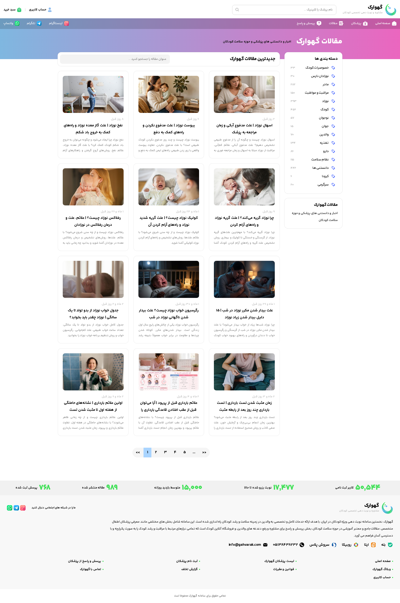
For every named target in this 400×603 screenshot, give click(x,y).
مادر (310, 84)
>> (204, 452)
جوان (310, 126)
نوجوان (310, 118)
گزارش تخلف (189, 569)
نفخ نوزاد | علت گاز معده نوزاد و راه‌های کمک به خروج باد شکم (93, 129)
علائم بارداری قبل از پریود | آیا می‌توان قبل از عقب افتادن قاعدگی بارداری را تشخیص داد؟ (168, 407)
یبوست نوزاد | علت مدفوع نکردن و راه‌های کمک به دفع (169, 129)
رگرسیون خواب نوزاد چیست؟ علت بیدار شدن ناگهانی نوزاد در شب (169, 314)
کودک (310, 109)
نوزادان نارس (310, 76)
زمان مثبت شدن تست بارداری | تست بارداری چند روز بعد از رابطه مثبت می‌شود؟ (244, 407)
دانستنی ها (310, 168)
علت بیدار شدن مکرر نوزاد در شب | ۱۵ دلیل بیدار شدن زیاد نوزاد (244, 314)
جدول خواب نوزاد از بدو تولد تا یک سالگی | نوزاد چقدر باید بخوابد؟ (93, 314)
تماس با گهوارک (90, 569)
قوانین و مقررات (283, 569)
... (194, 452)
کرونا (310, 176)
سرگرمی (310, 184)
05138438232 (286, 545)
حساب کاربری (382, 577)
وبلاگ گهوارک (381, 569)
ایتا (367, 545)
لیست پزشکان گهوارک (279, 561)
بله (384, 545)
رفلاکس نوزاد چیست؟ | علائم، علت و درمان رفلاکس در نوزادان (93, 221)
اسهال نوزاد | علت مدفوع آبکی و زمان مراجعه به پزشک (244, 129)
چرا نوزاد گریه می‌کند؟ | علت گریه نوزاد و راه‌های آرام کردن (244, 221)
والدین (310, 134)
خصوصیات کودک (310, 67)
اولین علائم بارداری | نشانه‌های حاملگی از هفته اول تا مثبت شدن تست (93, 406)
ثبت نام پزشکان (187, 561)
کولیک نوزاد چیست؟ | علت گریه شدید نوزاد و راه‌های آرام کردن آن (169, 221)
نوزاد (310, 101)
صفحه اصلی (383, 561)
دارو (310, 151)
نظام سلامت (310, 159)
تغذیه (310, 143)
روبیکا (347, 545)
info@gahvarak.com (245, 545)
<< (138, 452)
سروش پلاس (319, 545)
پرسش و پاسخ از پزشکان (84, 561)
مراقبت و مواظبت (310, 93)
